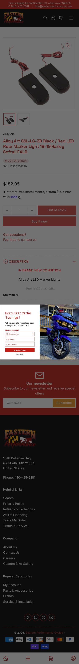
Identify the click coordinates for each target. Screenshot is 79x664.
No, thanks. (19, 354)
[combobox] (19, 334)
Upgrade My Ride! (19, 350)
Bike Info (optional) (12, 330)
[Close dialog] (77, 306)
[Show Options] (33, 334)
